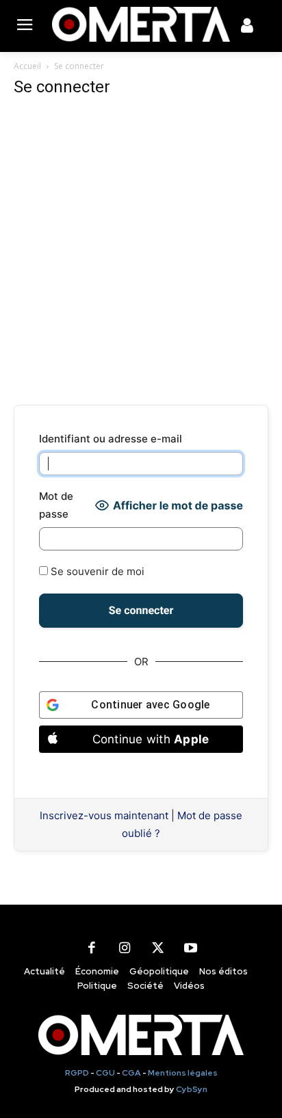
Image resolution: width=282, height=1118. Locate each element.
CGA (131, 1072)
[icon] (247, 28)
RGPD (77, 1072)
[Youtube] (190, 948)
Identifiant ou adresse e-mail (110, 438)
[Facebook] (92, 948)
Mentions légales (183, 1072)
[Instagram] (125, 948)
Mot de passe (56, 505)
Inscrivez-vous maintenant (104, 815)
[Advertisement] (141, 251)
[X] (157, 948)
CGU (105, 1072)
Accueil (27, 66)
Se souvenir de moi (96, 571)
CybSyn (191, 1089)
